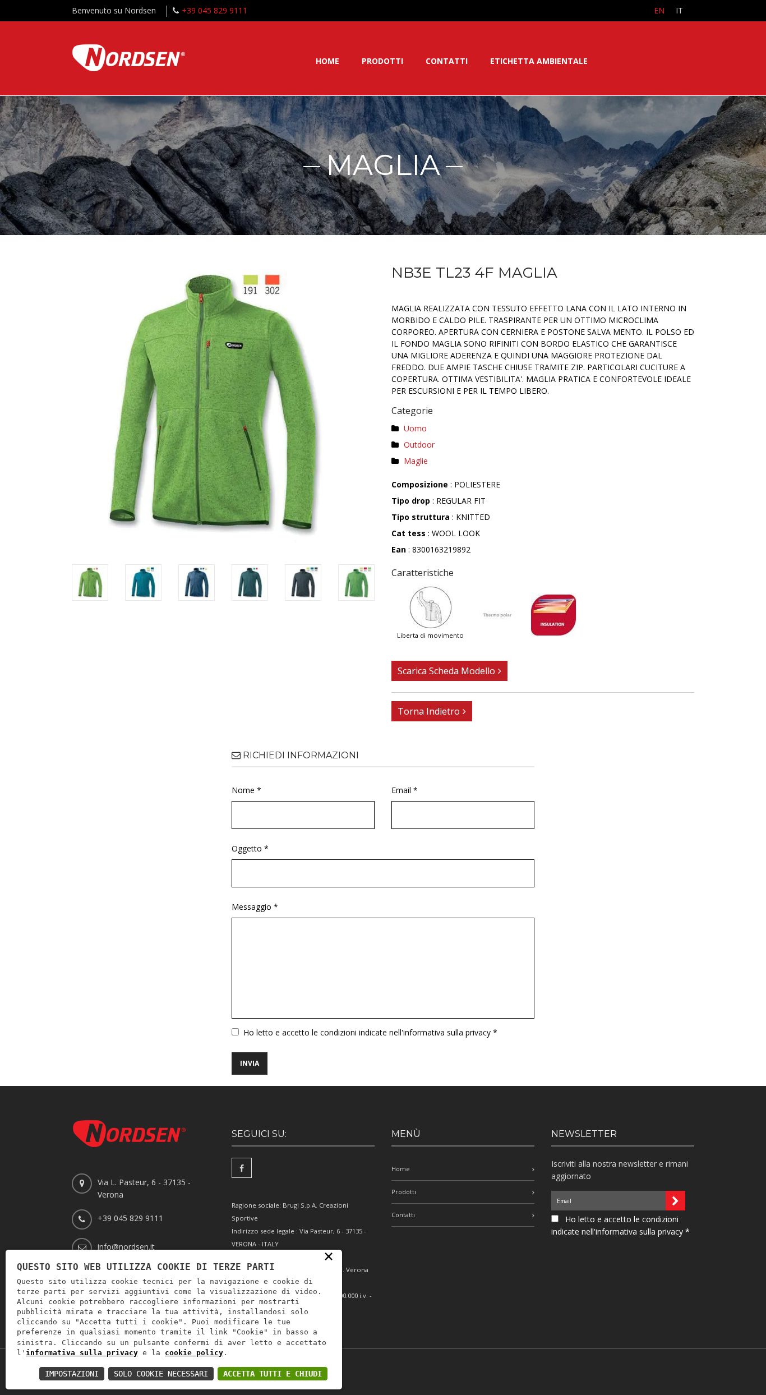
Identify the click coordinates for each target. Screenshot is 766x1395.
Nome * (246, 790)
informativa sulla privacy (82, 1352)
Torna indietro (429, 711)
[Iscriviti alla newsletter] (675, 1200)
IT (679, 10)
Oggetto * (250, 848)
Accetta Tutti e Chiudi (272, 1373)
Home (327, 61)
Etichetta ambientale (539, 61)
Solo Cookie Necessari (161, 1373)
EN (659, 10)
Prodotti (382, 61)
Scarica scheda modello (446, 671)
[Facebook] (242, 1168)
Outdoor (419, 444)
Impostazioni (72, 1373)
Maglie (416, 460)
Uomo (415, 428)
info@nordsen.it (126, 1246)
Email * (404, 790)
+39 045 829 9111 (214, 10)
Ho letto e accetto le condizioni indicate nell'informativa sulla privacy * (370, 1032)
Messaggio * (255, 906)
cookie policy (194, 1352)
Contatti (447, 61)
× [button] (329, 1256)
